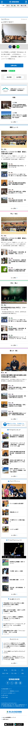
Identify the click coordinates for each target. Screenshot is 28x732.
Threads (20, 683)
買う (18, 5)
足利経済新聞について (7, 688)
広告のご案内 (5, 697)
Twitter (12, 683)
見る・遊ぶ (13, 5)
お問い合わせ (5, 695)
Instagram (16, 683)
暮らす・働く (24, 5)
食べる (8, 5)
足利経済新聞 (14, 2)
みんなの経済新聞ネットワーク (14, 712)
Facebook (7, 683)
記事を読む (14, 65)
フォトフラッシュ (5, 19)
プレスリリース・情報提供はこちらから (10, 691)
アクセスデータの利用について (8, 693)
